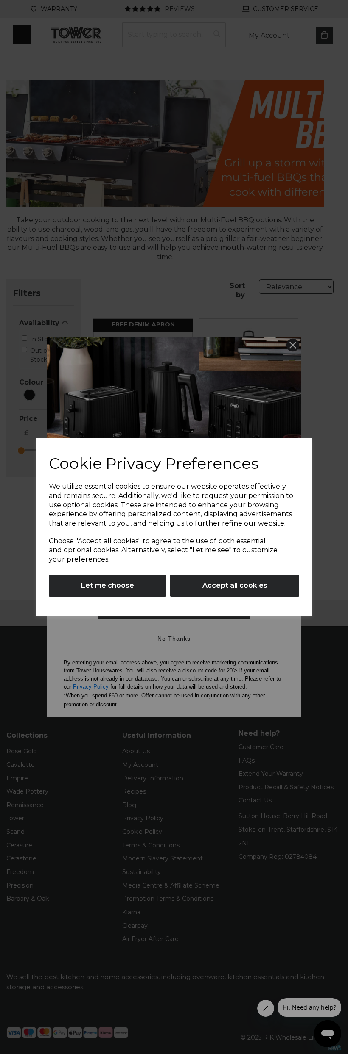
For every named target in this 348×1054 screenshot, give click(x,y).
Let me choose (107, 585)
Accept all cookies (234, 585)
